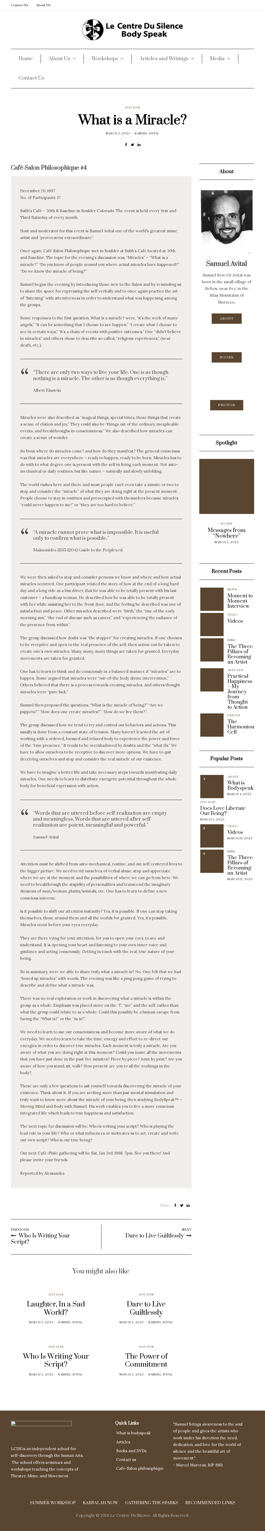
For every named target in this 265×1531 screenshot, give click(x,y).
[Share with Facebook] (126, 144)
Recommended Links (210, 1502)
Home (26, 59)
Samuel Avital (147, 133)
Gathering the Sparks (151, 1502)
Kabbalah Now (100, 1502)
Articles (235, 670)
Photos (226, 405)
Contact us (126, 1459)
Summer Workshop (53, 1502)
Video (232, 615)
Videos (235, 621)
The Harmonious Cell (242, 727)
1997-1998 (132, 107)
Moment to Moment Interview (240, 601)
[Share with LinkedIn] (139, 144)
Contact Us (19, 5)
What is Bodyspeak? (241, 786)
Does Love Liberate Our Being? (223, 811)
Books (227, 357)
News (232, 589)
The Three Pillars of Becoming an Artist (240, 654)
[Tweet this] (132, 144)
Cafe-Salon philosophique (140, 1468)
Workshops (105, 59)
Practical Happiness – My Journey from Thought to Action (239, 692)
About (227, 319)
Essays (233, 715)
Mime (231, 640)
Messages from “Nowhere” (208, 533)
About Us (43, 5)
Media (217, 59)
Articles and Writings (163, 59)
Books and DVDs (131, 1450)
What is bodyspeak (133, 1432)
